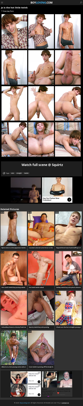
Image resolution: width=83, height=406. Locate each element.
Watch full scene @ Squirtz (42, 165)
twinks (26, 173)
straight (19, 173)
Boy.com (42, 2)
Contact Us (65, 403)
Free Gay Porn (8, 11)
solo (12, 173)
